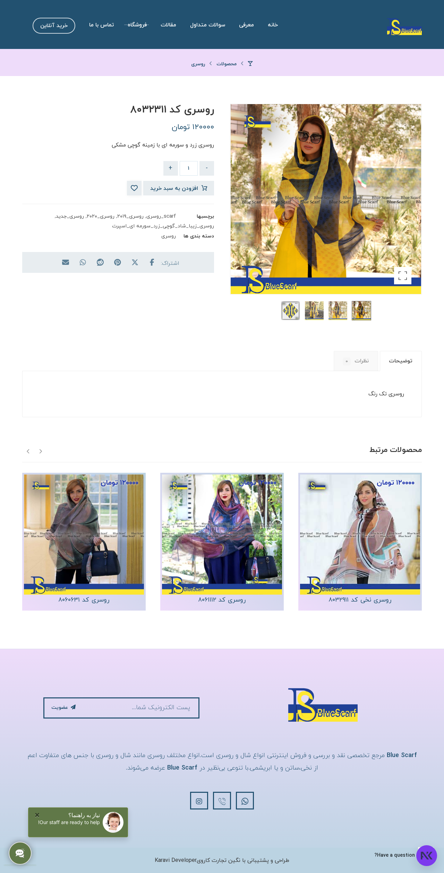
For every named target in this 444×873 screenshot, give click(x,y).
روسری (168, 236)
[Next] (28, 450)
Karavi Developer (176, 860)
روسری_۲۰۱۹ (130, 216)
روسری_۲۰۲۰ (100, 216)
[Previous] (40, 450)
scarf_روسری (161, 216)
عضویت (59, 707)
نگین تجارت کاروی (218, 860)
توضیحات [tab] (400, 361)
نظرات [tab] (357, 361)
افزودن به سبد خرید (174, 188)
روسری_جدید (70, 216)
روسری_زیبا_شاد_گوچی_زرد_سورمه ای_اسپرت (163, 226)
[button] (402, 275)
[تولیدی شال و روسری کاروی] (404, 26)
